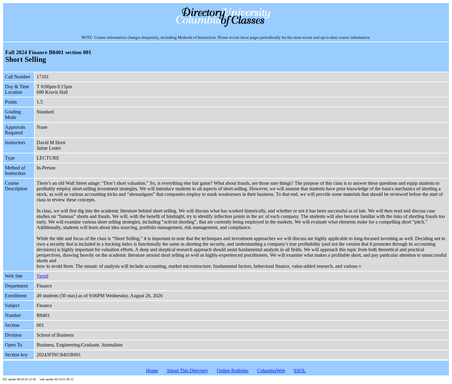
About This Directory (187, 370)
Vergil (42, 276)
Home (152, 370)
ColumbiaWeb (271, 370)
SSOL (300, 370)
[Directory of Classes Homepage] (226, 26)
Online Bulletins (232, 370)
